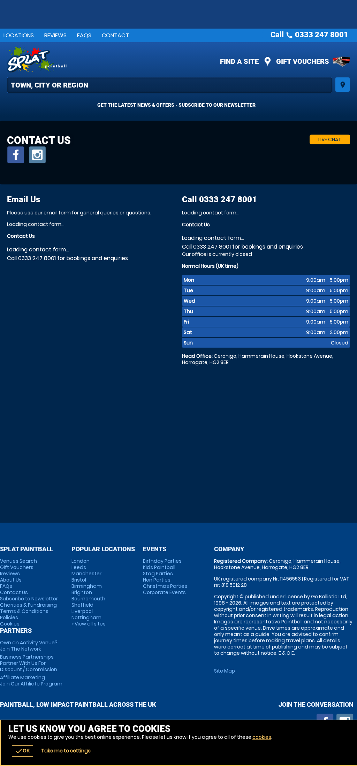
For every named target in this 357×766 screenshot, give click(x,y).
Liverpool (82, 611)
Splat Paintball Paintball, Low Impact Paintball (118, 59)
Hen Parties (156, 579)
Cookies (10, 623)
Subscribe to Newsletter (29, 598)
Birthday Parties (162, 561)
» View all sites (88, 623)
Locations (18, 35)
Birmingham (86, 586)
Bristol (78, 579)
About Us (11, 579)
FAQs (84, 35)
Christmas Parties (165, 586)
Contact (115, 35)
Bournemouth (88, 598)
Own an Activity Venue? (29, 645)
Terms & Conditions (24, 611)
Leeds (78, 567)
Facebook (15, 155)
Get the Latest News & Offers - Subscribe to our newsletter (176, 105)
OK (22, 751)
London (80, 561)
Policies (9, 617)
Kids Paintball (159, 567)
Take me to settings (66, 750)
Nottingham (86, 617)
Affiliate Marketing (31, 680)
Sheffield (82, 604)
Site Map (224, 670)
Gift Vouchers (302, 61)
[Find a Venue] (169, 85)
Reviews (55, 35)
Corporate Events (164, 592)
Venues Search (18, 561)
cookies (261, 737)
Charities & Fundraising (28, 604)
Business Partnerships (28, 663)
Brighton (81, 592)
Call (219, 199)
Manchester (86, 573)
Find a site (239, 61)
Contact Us (14, 592)
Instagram (37, 155)
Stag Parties (158, 573)
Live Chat (329, 139)
